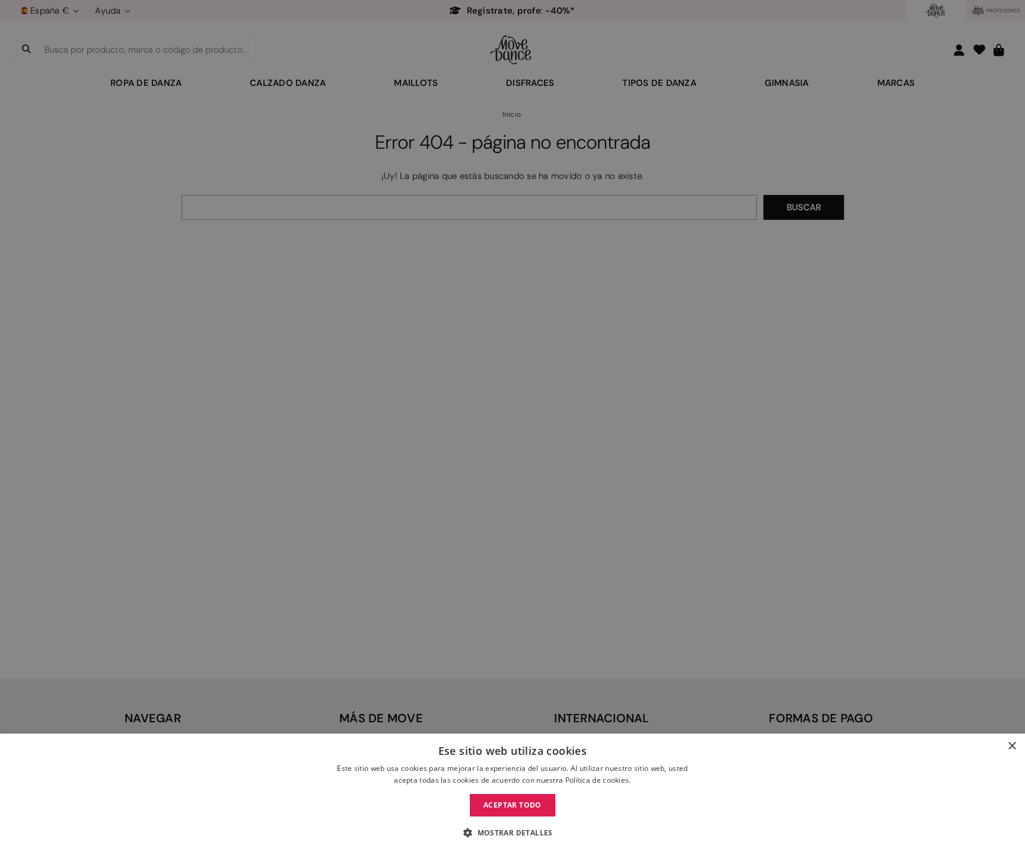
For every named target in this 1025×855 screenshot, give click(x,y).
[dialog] (512, 794)
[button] (512, 833)
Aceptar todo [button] (512, 805)
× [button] (1011, 746)
